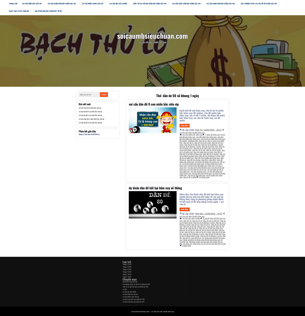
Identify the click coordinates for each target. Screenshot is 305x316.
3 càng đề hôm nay (212, 134)
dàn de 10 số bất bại (211, 221)
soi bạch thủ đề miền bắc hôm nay (201, 166)
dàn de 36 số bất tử (187, 230)
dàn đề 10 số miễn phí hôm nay (207, 158)
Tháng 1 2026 (127, 276)
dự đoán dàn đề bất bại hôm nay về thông (155, 188)
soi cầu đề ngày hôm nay (201, 173)
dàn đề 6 (212, 160)
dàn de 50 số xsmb (213, 150)
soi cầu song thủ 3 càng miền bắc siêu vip (91, 119)
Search (104, 94)
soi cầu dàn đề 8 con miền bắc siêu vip (154, 104)
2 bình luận (186, 246)
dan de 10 (187, 221)
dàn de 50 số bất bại (192, 144)
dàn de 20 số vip (189, 226)
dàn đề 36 (186, 238)
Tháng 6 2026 (127, 264)
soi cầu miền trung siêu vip (92, 3)
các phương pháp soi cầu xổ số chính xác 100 (259, 3)
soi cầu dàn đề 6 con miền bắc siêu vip (90, 115)
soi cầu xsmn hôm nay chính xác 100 (62, 3)
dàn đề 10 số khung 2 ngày (209, 156)
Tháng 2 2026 (127, 274)
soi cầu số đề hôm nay (196, 175)
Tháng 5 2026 (127, 266)
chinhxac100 (193, 141)
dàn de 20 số (205, 224)
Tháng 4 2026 (127, 269)
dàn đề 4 (204, 160)
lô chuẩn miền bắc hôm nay (193, 164)
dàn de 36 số (193, 228)
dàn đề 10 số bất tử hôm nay (191, 154)
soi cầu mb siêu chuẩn (118, 3)
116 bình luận (204, 177)
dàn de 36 (183, 228)
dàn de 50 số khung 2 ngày (190, 146)
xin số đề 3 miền (189, 177)
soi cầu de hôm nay (198, 171)
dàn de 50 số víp (198, 150)
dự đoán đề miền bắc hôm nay (207, 162)
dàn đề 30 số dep (193, 160)
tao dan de (187, 244)
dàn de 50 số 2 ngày (203, 232)
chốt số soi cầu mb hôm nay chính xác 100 (149, 3)
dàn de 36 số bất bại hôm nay (211, 228)
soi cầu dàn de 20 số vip (196, 169)
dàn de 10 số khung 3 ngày (204, 223)
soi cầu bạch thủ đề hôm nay (199, 167)
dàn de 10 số (197, 221)
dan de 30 (211, 226)
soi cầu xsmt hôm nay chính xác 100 (186, 3)
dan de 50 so (188, 143)
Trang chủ (13, 3)
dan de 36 (220, 226)
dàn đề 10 (218, 152)
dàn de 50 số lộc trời (210, 146)
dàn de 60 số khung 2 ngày (211, 236)
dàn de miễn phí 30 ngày (203, 152)
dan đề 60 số (196, 238)
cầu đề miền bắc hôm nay (206, 137)
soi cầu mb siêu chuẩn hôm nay (192, 132)
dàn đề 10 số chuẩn (211, 154)
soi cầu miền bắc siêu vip (32, 3)
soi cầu (125, 289)
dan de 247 (201, 226)
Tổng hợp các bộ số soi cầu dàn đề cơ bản (209, 244)
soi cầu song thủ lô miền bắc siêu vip (90, 108)
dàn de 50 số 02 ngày (202, 143)
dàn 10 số (202, 141)
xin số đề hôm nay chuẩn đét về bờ (48, 11)
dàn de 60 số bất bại (213, 234)
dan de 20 (195, 224)
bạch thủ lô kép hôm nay (19, 11)
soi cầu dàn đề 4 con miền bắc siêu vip (90, 111)
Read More (184, 126)
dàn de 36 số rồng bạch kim (207, 230)
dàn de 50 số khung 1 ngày (212, 144)
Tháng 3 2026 (127, 271)
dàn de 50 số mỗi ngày (202, 148)
